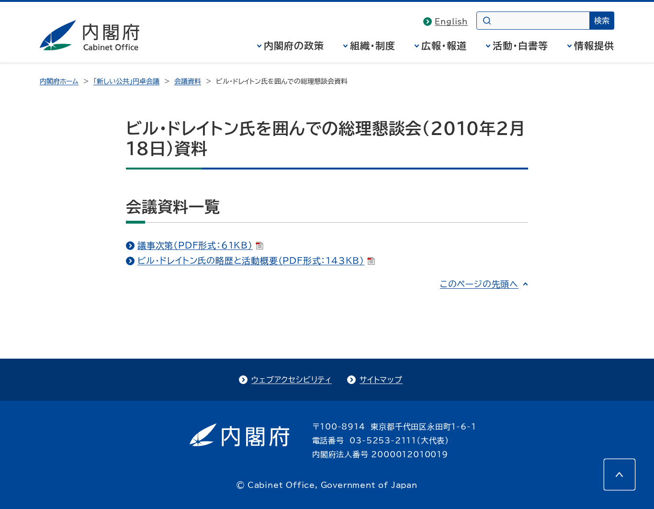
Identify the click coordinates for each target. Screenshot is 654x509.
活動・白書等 (520, 45)
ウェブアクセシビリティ (291, 380)
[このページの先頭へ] (619, 474)
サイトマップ (381, 380)
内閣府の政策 (294, 45)
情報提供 (594, 45)
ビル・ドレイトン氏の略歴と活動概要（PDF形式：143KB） (250, 260)
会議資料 (187, 81)
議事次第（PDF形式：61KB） (195, 245)
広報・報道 (444, 45)
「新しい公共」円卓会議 (126, 81)
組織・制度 (372, 45)
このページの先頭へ (479, 284)
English (451, 21)
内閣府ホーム (59, 81)
